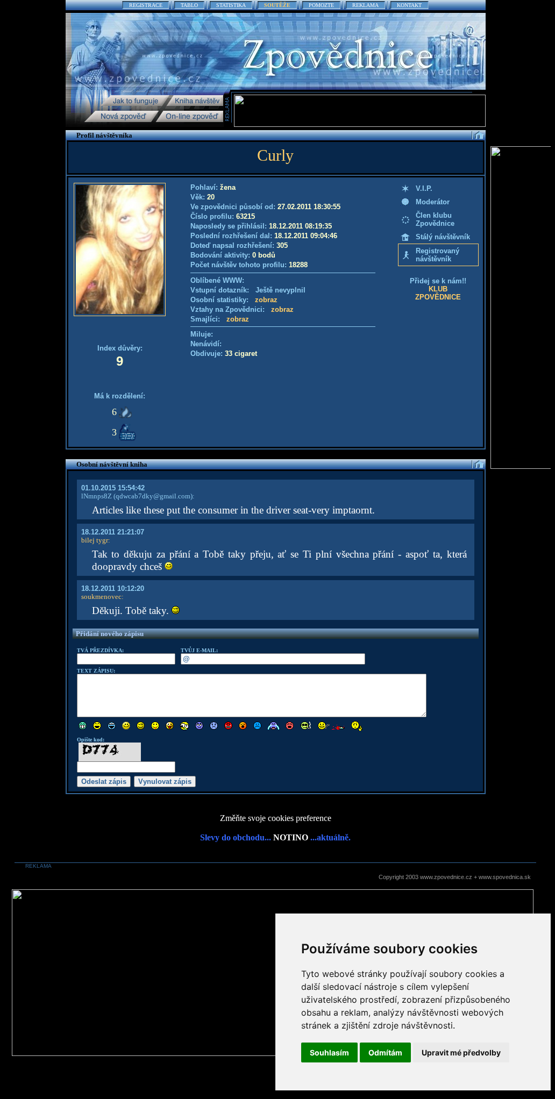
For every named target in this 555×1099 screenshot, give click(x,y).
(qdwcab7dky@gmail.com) (152, 496)
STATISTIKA (231, 5)
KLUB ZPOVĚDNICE (438, 293)
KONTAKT (409, 5)
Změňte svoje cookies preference (275, 818)
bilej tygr (94, 540)
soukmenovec (101, 597)
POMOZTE (321, 5)
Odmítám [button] (385, 1052)
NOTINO (290, 837)
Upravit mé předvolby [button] (461, 1052)
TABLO (189, 5)
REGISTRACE (145, 5)
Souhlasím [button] (329, 1052)
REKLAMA (365, 5)
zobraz (266, 300)
